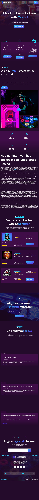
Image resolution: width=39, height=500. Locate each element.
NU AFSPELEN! (7, 56)
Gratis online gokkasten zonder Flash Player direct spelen (19, 415)
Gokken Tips (4, 353)
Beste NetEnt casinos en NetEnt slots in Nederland (17, 386)
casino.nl (15, 169)
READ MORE (5, 364)
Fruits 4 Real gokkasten (9, 357)
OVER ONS (4, 87)
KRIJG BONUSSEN (19, 26)
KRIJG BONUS (29, 244)
